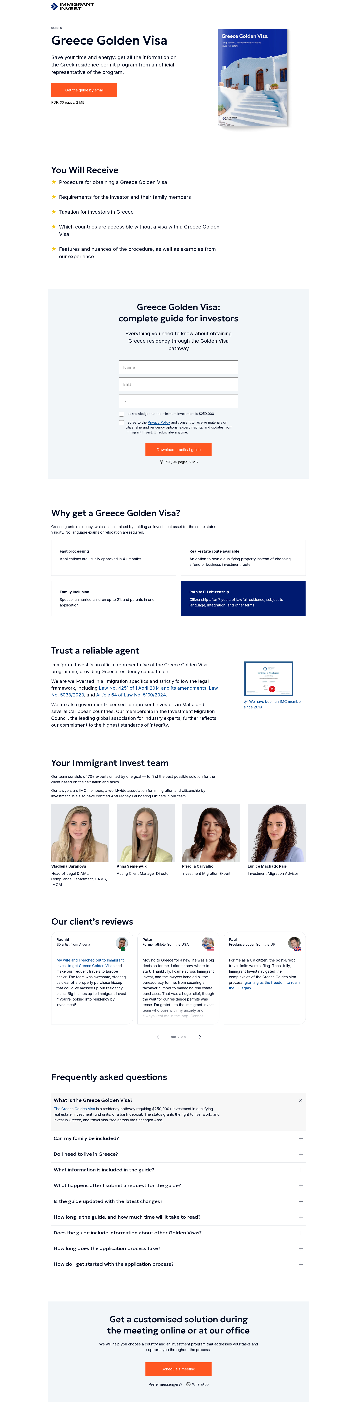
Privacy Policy (159, 422)
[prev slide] (157, 1037)
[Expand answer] (301, 1100)
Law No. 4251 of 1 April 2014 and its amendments (152, 688)
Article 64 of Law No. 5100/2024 (131, 694)
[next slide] (200, 1037)
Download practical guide (179, 450)
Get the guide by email (84, 90)
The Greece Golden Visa (74, 1109)
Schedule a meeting (178, 1369)
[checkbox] (121, 414)
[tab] (173, 1037)
